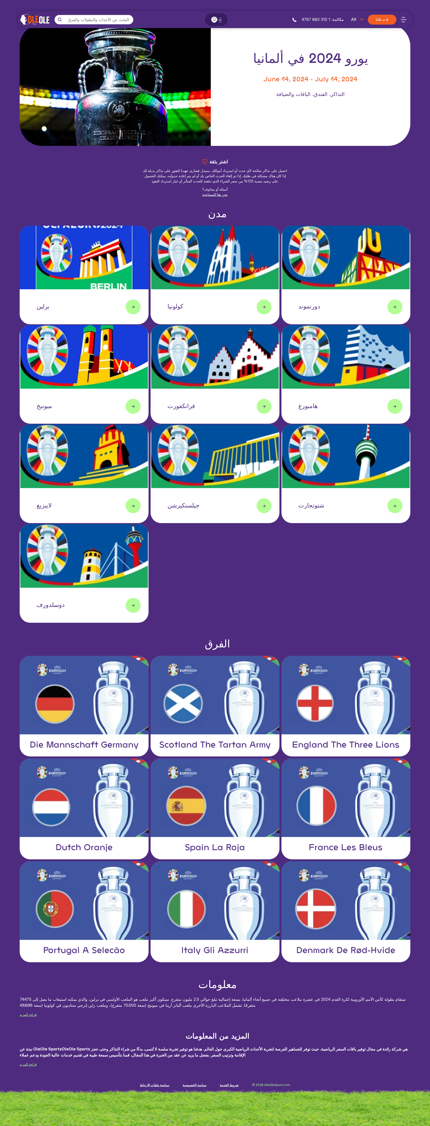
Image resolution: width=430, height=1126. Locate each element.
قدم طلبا (382, 20)
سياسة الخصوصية (195, 1085)
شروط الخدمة (229, 1085)
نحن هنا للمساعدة (215, 195)
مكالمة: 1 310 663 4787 (322, 19)
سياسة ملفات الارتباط (154, 1085)
